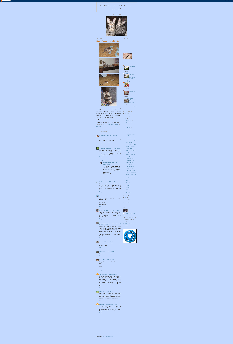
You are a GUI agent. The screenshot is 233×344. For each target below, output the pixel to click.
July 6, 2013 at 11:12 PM (108, 260)
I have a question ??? (130, 138)
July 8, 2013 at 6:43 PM (113, 304)
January (128, 192)
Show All (135, 106)
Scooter (101, 260)
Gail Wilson (102, 274)
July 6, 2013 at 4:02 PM (111, 181)
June (127, 180)
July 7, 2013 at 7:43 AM (107, 291)
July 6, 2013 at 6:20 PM (114, 210)
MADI (126, 73)
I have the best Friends (131, 140)
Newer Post (99, 333)
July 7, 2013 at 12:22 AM (111, 274)
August (128, 129)
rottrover (101, 251)
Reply (100, 144)
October (128, 125)
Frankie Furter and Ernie (105, 135)
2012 (126, 195)
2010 (126, 199)
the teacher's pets (103, 304)
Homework (131, 83)
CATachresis (102, 181)
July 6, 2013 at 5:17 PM (107, 196)
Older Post (119, 333)
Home (109, 333)
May (127, 183)
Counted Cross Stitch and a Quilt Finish (132, 101)
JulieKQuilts (127, 82)
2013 (126, 118)
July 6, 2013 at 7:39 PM (107, 242)
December (128, 120)
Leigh (100, 291)
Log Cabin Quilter (128, 98)
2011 (126, 197)
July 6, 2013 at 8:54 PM (109, 251)
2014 (126, 116)
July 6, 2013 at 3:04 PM (114, 148)
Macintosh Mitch (128, 65)
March (127, 187)
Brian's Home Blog (103, 210)
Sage (100, 242)
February (128, 190)
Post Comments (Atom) (108, 336)
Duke (100, 196)
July (127, 132)
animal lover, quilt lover (116, 7)
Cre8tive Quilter (128, 90)
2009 (126, 202)
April (127, 185)
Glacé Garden (132, 91)
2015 (126, 113)
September (128, 127)
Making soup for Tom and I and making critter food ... (131, 176)
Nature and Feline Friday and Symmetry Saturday (132, 76)
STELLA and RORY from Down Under (109, 223)
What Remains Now (104, 148)
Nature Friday (132, 66)
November (128, 122)
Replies (102, 160)
